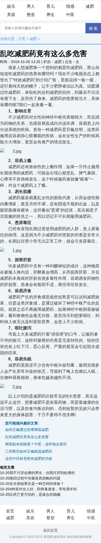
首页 (10, 511)
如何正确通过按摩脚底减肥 (27, 430)
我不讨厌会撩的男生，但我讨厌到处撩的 (42, 473)
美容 (11, 14)
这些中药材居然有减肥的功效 (28, 458)
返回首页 (50, 530)
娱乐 (11, 6)
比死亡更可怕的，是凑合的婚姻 (35, 494)
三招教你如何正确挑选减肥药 (28, 451)
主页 (21, 39)
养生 (50, 14)
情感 (70, 6)
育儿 (50, 6)
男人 (31, 6)
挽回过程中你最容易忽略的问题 (35, 478)
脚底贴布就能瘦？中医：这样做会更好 (36, 444)
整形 (31, 14)
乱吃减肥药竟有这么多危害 (27, 437)
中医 (70, 14)
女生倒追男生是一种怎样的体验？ (37, 484)
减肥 (90, 6)
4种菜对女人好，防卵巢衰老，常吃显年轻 (43, 489)
